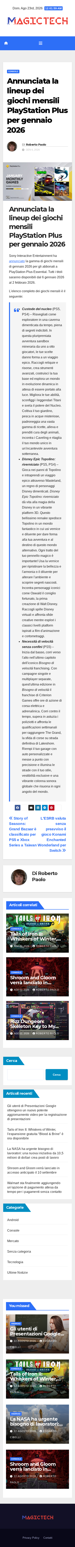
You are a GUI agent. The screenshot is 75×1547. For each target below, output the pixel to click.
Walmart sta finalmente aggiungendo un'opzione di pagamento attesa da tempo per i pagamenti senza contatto (34, 1187)
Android (13, 1220)
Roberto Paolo (36, 144)
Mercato (13, 1241)
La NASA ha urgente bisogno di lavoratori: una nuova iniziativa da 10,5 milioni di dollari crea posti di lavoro (35, 1153)
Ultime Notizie (17, 1272)
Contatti (47, 1537)
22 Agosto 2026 (25, 1341)
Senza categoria (19, 1251)
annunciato (17, 261)
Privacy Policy (31, 1537)
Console (13, 71)
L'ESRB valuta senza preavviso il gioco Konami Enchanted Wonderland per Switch (52, 834)
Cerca (11, 1061)
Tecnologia (15, 1262)
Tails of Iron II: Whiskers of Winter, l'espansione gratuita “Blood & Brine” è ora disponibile (35, 1134)
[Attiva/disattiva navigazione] (40, 43)
